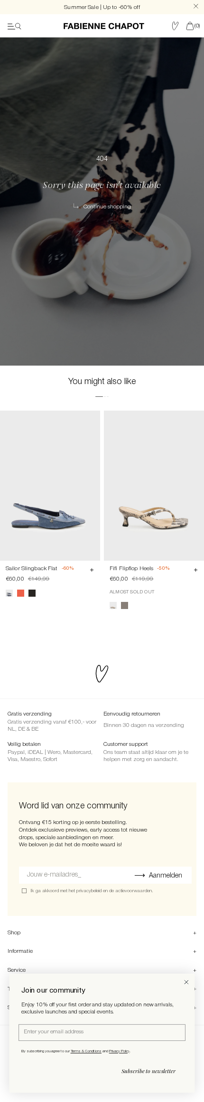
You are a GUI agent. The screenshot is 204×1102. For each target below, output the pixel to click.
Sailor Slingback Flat (32, 568)
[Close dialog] (186, 982)
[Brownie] (124, 605)
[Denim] (9, 593)
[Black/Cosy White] (32, 593)
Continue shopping (107, 206)
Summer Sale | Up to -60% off (101, 7)
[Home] (104, 26)
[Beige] (113, 605)
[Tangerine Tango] (20, 593)
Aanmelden (165, 876)
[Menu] (14, 26)
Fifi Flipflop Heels (131, 568)
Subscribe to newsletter (148, 1071)
